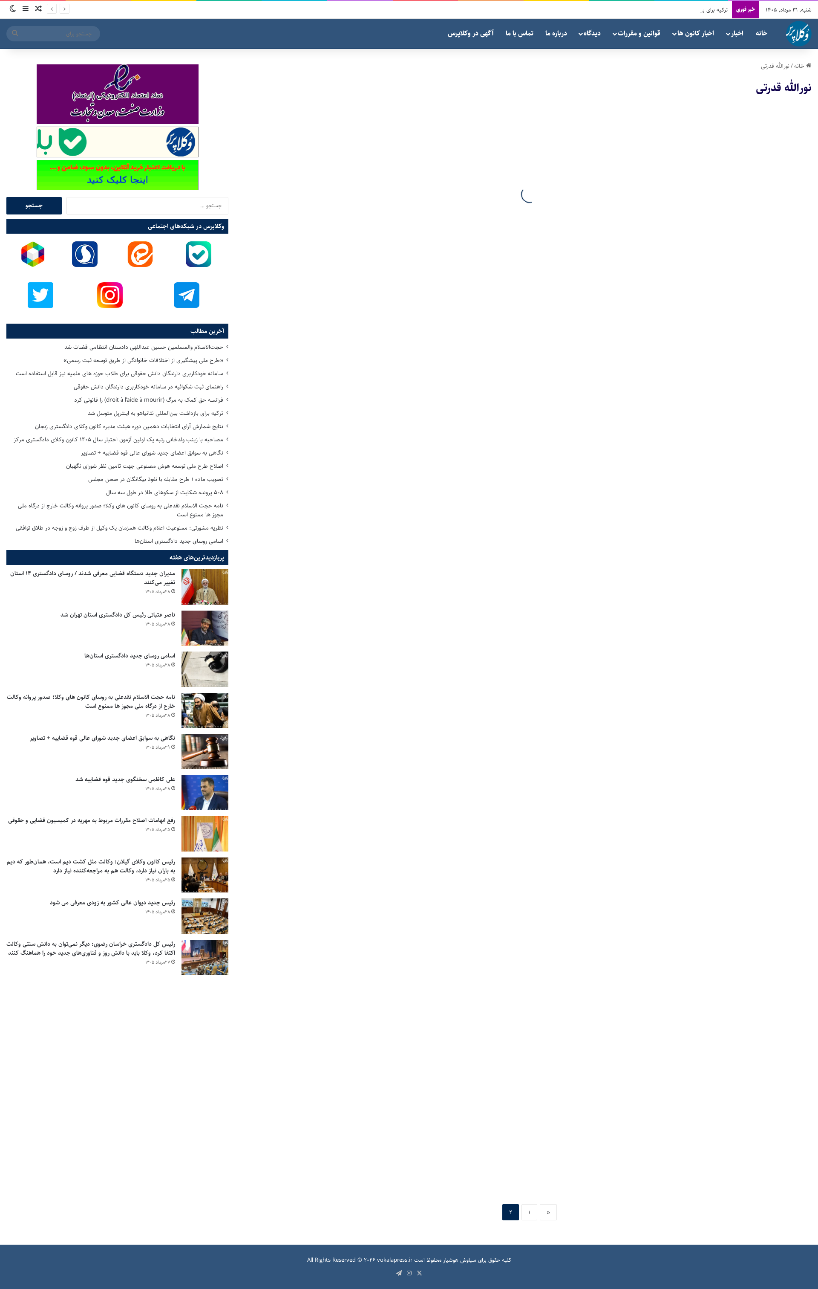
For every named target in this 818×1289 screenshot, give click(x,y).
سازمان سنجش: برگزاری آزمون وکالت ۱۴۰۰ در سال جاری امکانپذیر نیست (687, 494)
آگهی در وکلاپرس (471, 33)
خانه (761, 33)
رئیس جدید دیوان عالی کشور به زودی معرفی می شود (112, 902)
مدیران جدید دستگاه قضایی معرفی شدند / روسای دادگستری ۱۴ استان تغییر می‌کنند (92, 578)
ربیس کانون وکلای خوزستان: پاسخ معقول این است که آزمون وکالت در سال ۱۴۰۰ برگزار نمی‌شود (385, 279)
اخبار (737, 33)
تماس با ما (519, 33)
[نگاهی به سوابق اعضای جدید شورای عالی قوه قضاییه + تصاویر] (204, 751)
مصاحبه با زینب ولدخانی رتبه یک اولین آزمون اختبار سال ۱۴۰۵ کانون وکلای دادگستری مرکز (118, 439)
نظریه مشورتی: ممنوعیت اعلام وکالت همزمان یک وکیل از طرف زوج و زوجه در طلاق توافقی (119, 528)
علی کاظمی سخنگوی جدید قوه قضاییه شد (125, 779)
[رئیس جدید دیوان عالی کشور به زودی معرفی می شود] (204, 916)
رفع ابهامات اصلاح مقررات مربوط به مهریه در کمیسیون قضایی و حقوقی (91, 820)
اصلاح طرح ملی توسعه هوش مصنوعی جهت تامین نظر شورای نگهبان (144, 466)
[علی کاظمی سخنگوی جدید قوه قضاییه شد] (204, 793)
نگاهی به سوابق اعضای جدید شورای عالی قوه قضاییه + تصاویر (152, 453)
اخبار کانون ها (695, 33)
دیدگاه (592, 33)
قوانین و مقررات (639, 33)
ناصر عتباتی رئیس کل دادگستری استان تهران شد (117, 615)
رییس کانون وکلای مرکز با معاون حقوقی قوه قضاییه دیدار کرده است (392, 430)
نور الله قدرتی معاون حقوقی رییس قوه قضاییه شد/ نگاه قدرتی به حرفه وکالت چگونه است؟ (395, 1137)
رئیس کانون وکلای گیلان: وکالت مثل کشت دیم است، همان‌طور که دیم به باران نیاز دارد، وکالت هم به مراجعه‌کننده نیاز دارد (91, 866)
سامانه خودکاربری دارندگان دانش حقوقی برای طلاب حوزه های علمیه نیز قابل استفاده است (119, 373)
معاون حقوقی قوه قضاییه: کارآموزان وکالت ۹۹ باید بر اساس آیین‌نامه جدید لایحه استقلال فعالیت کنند (388, 859)
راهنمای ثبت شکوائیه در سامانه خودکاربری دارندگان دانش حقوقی (148, 386)
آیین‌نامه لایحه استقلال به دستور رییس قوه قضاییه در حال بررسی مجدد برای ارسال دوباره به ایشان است (683, 1073)
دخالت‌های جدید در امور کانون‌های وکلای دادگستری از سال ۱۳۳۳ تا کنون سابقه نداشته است (680, 644)
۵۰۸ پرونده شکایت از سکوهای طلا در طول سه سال (164, 492)
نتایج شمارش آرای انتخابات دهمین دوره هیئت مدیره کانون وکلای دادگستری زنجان (129, 426)
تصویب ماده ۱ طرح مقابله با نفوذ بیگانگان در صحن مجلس (155, 479)
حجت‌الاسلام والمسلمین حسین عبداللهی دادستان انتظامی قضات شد (143, 347)
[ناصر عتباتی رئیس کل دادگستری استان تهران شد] (204, 628)
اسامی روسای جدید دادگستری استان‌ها (179, 541)
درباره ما (556, 33)
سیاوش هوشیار (459, 1260)
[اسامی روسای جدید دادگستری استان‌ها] (204, 669)
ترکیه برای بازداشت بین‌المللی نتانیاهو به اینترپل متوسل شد (663, 10)
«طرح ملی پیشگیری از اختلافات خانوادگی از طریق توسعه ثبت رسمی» (143, 360)
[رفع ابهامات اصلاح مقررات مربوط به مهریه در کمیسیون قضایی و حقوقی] (204, 834)
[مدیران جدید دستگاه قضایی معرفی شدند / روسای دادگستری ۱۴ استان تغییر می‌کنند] (204, 587)
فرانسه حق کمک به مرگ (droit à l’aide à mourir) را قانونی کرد (148, 400)
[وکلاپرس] (799, 33)
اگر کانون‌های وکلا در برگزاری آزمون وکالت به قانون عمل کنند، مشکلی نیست (676, 215)
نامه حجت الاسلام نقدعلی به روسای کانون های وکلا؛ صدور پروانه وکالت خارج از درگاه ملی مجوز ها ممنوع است (120, 510)
